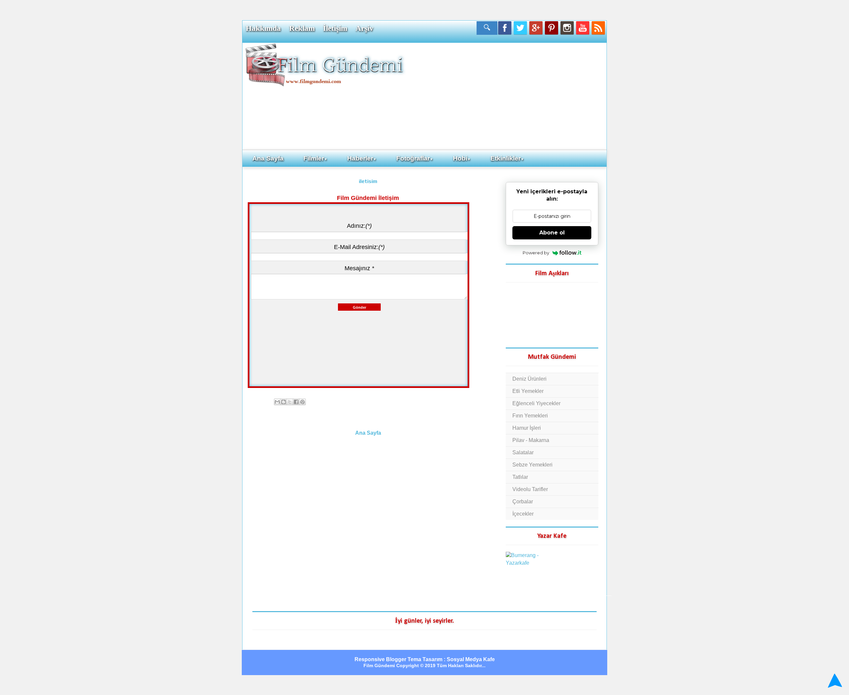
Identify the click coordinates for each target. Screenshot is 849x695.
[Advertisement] (506, 95)
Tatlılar (520, 477)
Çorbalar (522, 501)
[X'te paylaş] (290, 402)
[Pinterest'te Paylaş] (302, 402)
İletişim (335, 28)
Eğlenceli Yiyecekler (536, 403)
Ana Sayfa (268, 158)
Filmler (315, 158)
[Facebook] (504, 27)
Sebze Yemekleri (532, 465)
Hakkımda (263, 28)
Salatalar (523, 452)
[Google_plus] (536, 27)
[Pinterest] (551, 27)
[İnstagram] (567, 27)
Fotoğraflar (414, 158)
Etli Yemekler (528, 391)
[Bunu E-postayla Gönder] (277, 402)
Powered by (536, 252)
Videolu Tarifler (530, 489)
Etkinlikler (507, 158)
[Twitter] (520, 27)
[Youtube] (582, 27)
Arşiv (364, 28)
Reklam (302, 28)
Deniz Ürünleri (529, 379)
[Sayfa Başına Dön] (834, 681)
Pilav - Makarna (530, 440)
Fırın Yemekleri (530, 415)
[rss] (598, 27)
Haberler (361, 158)
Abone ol (552, 232)
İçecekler (523, 514)
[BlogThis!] (283, 402)
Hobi (462, 158)
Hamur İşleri (526, 428)
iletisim (368, 181)
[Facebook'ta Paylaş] (296, 402)
